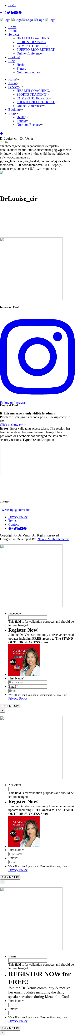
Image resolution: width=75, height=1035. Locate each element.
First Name (16, 678)
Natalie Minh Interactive (53, 539)
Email (13, 686)
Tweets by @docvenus (15, 510)
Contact (13, 524)
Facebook (14, 613)
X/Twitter (14, 785)
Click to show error (12, 424)
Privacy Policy (18, 517)
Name (12, 956)
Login (12, 5)
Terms (12, 520)
